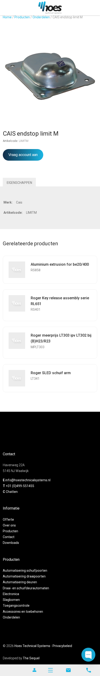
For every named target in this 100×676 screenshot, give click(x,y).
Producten (22, 17)
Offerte (8, 519)
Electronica (11, 594)
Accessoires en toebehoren (23, 611)
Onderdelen (41, 17)
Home (7, 17)
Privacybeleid (62, 646)
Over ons (9, 525)
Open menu (50, 670)
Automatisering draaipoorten (24, 576)
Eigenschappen (19, 183)
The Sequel (31, 658)
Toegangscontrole (16, 605)
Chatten (12, 492)
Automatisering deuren (20, 582)
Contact (8, 537)
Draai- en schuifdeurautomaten (26, 588)
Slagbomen (11, 600)
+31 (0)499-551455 (20, 486)
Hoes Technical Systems (32, 646)
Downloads (11, 543)
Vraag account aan (23, 155)
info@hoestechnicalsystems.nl (27, 480)
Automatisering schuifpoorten (25, 570)
